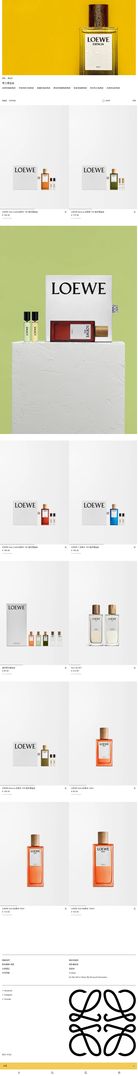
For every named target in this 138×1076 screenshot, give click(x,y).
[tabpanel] (69, 330)
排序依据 (12, 101)
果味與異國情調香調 (61, 88)
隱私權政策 (73, 964)
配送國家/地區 (8, 964)
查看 (134, 101)
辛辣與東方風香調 (26, 88)
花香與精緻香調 (8, 88)
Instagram (8, 995)
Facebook (8, 991)
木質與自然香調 (113, 88)
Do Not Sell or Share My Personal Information (88, 977)
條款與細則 (73, 960)
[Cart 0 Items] (119, 1073)
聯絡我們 (6, 960)
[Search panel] (52, 1073)
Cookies (72, 973)
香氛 (3, 78)
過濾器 (4, 101)
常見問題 (6, 973)
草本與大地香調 (96, 88)
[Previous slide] (4, 330)
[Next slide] (133, 330)
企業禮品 (6, 969)
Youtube (7, 999)
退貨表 (72, 969)
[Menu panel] (19, 1073)
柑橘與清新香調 (43, 88)
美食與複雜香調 (80, 88)
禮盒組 (10, 78)
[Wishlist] (85, 1073)
